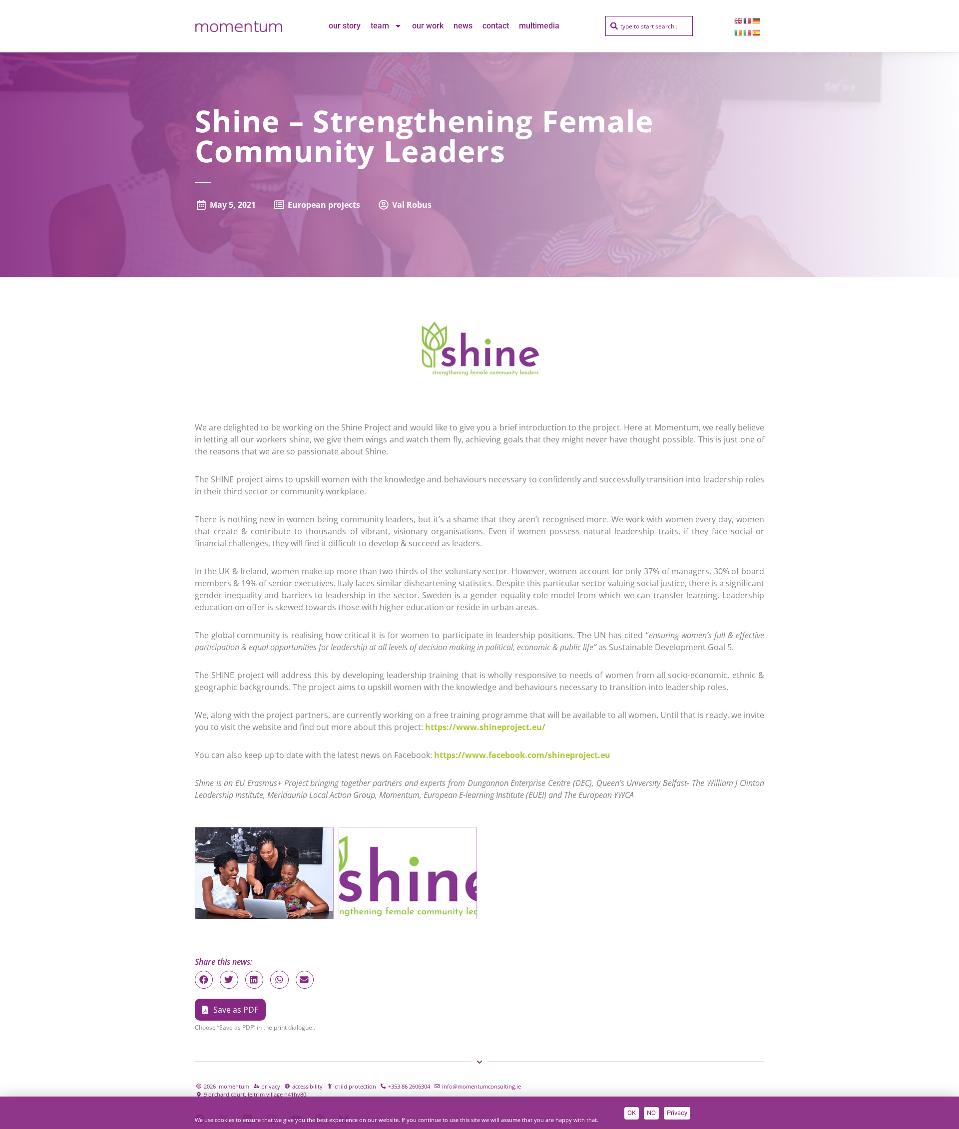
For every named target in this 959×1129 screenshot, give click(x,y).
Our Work (428, 25)
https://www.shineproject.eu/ (485, 727)
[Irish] (738, 32)
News (463, 25)
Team (380, 25)
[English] (738, 20)
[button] (204, 980)
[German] (756, 20)
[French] (747, 20)
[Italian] (747, 32)
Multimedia (539, 25)
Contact (495, 25)
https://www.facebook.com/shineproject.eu (522, 755)
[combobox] (649, 26)
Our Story (345, 25)
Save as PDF (235, 1009)
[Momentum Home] (238, 25)
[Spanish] (756, 32)
